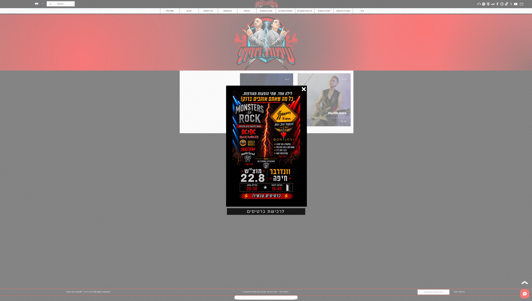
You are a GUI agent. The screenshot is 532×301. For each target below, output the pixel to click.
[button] (304, 89)
